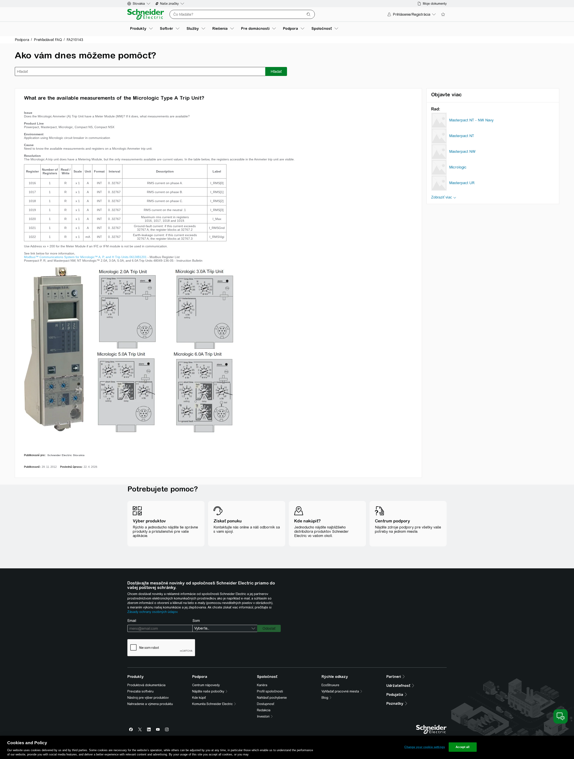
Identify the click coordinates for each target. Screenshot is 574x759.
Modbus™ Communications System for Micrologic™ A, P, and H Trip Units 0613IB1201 (85, 257)
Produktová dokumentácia (146, 685)
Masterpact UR (461, 183)
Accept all (463, 747)
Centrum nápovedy (206, 685)
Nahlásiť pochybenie (272, 697)
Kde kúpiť (199, 697)
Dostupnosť (265, 704)
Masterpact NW (462, 151)
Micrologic (457, 167)
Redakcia (263, 710)
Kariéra (262, 685)
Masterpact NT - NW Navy (471, 120)
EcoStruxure (330, 685)
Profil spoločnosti (270, 691)
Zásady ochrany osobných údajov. (152, 612)
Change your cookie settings (424, 747)
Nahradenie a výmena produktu (150, 704)
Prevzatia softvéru (140, 691)
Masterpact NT (461, 136)
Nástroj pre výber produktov (148, 697)
